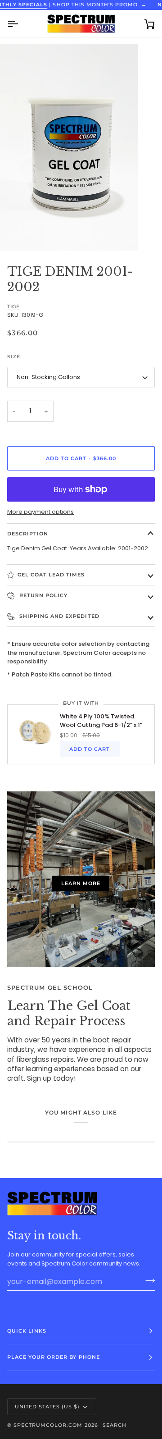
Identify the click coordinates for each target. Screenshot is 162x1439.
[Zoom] (17, 234)
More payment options (40, 511)
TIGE (13, 307)
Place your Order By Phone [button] (53, 1357)
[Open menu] (20, 23)
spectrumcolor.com (48, 1425)
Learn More (80, 883)
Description (27, 533)
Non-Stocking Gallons (48, 377)
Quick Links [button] (26, 1331)
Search (114, 1425)
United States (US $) (47, 1406)
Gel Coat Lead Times (51, 574)
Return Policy (43, 595)
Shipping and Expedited (58, 616)
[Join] (147, 1280)
